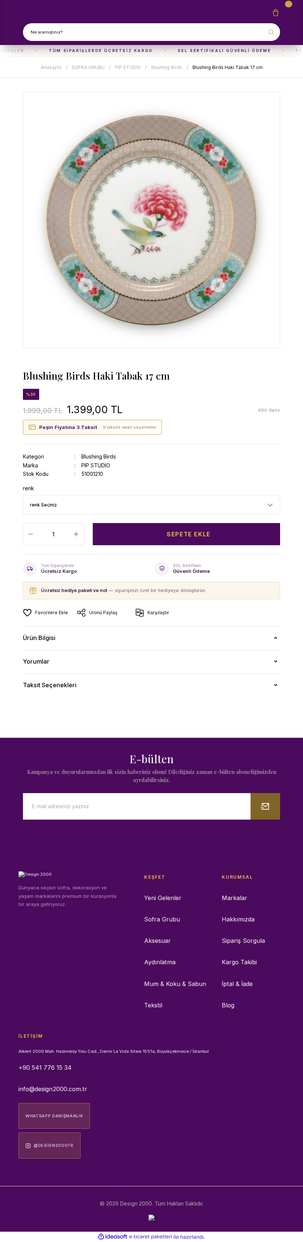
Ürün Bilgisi (39, 637)
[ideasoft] (112, 1237)
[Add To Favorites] (45, 612)
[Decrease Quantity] (30, 534)
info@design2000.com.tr (52, 1089)
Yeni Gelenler (162, 898)
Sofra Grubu (162, 919)
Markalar (234, 898)
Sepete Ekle (189, 534)
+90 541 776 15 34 (45, 1067)
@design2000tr (54, 1145)
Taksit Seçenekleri (49, 685)
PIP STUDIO (95, 465)
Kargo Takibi (239, 962)
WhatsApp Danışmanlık (54, 1115)
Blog (228, 1005)
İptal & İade (237, 983)
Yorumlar (36, 661)
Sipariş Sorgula (243, 940)
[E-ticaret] (150, 1237)
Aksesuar (157, 940)
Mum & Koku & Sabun (175, 983)
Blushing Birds (98, 456)
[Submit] (265, 806)
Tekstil (153, 1005)
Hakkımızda (238, 919)
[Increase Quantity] (76, 534)
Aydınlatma (160, 962)
